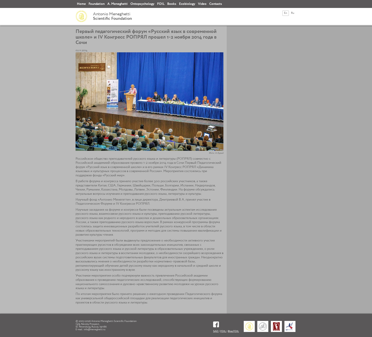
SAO (216, 331)
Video (202, 4)
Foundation (97, 4)
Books (171, 4)
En (285, 13)
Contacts (215, 4)
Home (81, 4)
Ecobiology (187, 4)
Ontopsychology (142, 4)
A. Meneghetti (117, 4)
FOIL (160, 4)
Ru (292, 13)
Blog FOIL (233, 331)
